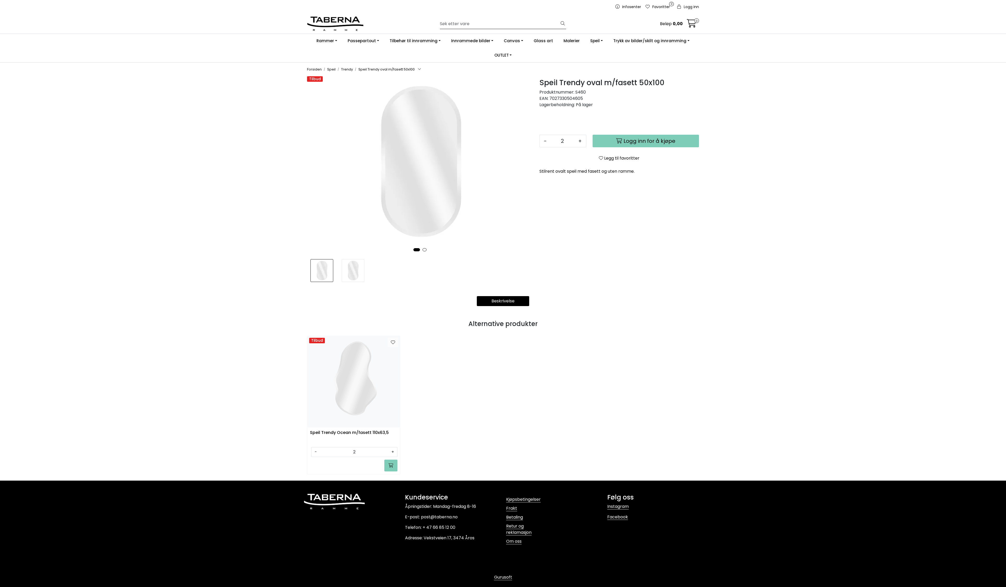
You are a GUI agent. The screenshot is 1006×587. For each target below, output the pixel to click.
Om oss (514, 541)
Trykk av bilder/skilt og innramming (649, 41)
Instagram (618, 506)
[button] (416, 249)
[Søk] (562, 24)
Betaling (514, 517)
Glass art (543, 41)
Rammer (325, 41)
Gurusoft (503, 577)
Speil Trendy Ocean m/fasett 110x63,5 (349, 433)
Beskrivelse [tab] (503, 301)
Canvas (512, 41)
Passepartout (362, 41)
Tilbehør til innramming (414, 41)
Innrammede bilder (470, 41)
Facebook (617, 517)
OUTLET (501, 55)
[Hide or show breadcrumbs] (419, 69)
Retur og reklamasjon (519, 529)
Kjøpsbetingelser (523, 499)
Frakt (511, 508)
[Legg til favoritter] (393, 342)
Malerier (572, 41)
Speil (595, 41)
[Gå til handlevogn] (691, 25)
